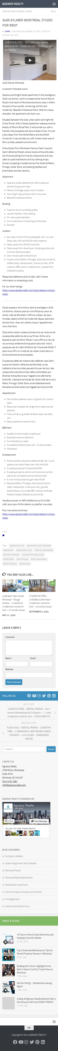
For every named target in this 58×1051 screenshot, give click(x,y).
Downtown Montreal (11, 555)
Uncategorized (12, 899)
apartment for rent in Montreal (39, 546)
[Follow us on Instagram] (39, 696)
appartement (8, 550)
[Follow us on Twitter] (44, 696)
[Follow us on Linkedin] (54, 696)
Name (8, 658)
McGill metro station (39, 559)
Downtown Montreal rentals (33, 555)
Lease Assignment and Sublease (20, 863)
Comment (10, 637)
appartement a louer (24, 550)
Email (33, 658)
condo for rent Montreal (44, 550)
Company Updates (14, 856)
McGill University (10, 564)
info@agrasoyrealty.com (14, 785)
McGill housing (22, 559)
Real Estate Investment (16, 884)
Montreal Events (13, 870)
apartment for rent (17, 546)
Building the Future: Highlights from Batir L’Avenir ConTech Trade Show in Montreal (35, 969)
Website (9, 669)
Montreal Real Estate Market (19, 877)
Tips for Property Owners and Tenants (23, 892)
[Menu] (54, 4)
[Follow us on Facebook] (29, 696)
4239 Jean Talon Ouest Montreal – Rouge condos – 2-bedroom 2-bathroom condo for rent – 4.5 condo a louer (13, 603)
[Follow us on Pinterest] (49, 696)
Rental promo (25, 564)
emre (7, 31)
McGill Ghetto (8, 559)
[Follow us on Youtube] (34, 696)
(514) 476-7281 (9, 781)
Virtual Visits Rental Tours (17, 11)
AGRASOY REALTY (12, 4)
